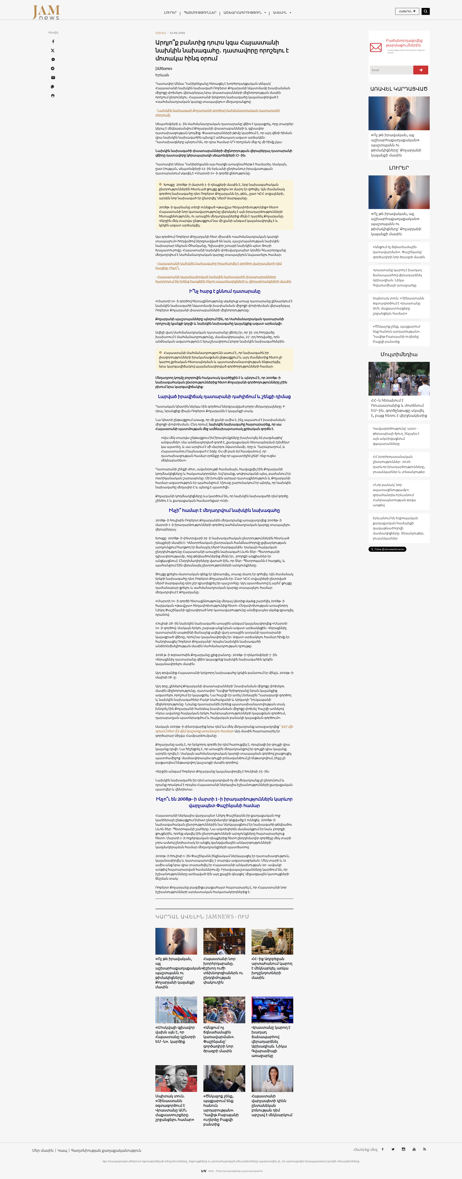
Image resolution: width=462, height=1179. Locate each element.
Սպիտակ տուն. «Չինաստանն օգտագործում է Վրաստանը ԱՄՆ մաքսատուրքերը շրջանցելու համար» (174, 1108)
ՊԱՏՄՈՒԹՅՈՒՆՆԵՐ (200, 12)
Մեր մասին (43, 1150)
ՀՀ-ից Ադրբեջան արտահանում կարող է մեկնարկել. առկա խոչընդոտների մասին (272, 968)
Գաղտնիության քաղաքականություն (106, 1150)
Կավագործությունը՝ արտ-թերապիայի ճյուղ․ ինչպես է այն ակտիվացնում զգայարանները (396, 436)
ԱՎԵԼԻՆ (280, 12)
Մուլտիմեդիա (399, 354)
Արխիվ (162, 33)
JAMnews (163, 68)
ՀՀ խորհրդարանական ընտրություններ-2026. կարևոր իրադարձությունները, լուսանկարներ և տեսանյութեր (399, 464)
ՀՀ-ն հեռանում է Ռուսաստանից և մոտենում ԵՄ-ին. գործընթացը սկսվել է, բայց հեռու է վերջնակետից (399, 408)
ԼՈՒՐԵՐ (170, 12)
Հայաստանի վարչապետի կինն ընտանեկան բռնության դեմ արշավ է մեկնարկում (272, 1105)
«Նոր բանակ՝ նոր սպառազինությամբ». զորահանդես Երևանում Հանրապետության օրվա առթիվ (394, 495)
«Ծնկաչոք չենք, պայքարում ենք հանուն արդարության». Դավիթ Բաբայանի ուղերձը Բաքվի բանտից (221, 1110)
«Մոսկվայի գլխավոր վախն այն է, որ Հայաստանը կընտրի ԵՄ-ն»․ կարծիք (175, 1034)
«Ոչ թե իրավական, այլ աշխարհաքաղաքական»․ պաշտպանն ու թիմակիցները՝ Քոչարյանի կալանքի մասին (176, 972)
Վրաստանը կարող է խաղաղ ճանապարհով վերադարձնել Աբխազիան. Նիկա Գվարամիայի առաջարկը (271, 1041)
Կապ (62, 1150)
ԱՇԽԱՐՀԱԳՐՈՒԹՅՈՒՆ (243, 12)
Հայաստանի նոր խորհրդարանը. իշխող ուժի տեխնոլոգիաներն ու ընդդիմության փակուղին (223, 970)
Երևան (162, 75)
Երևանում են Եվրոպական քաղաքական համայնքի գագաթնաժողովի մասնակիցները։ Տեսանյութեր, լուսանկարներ (398, 528)
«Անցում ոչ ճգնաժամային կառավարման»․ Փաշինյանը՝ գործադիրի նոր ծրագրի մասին (219, 1039)
